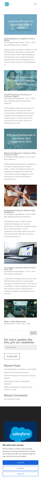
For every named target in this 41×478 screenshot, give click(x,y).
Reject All (20, 474)
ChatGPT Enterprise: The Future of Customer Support (17, 95)
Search (33, 333)
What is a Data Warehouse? (15, 321)
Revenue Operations (23, 101)
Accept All (20, 463)
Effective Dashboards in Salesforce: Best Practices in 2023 (20, 154)
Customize (20, 468)
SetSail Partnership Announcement (16, 372)
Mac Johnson (10, 324)
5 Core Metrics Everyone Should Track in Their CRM (20, 268)
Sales (18, 45)
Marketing (11, 45)
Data (5, 45)
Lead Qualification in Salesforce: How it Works (19, 40)
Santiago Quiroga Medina (15, 42)
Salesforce (24, 45)
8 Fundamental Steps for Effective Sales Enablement (19, 211)
